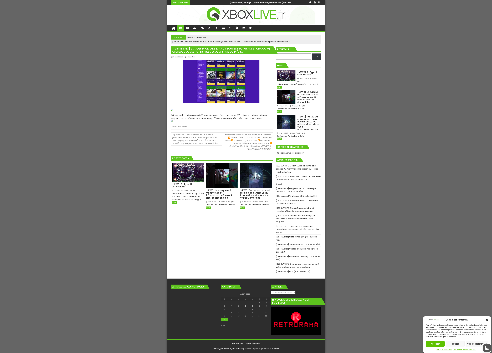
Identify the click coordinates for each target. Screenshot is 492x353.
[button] (487, 320)
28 (253, 316)
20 (245, 313)
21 (252, 313)
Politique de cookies (444, 350)
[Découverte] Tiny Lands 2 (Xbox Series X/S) (229, 2)
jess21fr (189, 190)
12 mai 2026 (178, 190)
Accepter (435, 344)
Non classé (182, 127)
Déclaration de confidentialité (464, 350)
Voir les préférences (477, 344)
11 (231, 309)
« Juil (223, 325)
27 (245, 316)
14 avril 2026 (246, 202)
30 (266, 316)
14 (252, 309)
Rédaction (191, 57)
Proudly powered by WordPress (228, 348)
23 (266, 313)
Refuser (455, 344)
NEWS (175, 127)
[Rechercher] (316, 56)
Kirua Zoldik (225, 202)
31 (224, 319)
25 (231, 316)
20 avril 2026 (212, 202)
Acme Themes (272, 348)
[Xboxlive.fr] (246, 23)
